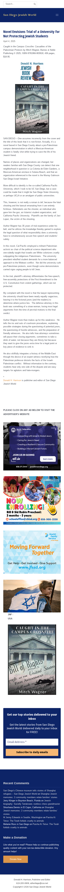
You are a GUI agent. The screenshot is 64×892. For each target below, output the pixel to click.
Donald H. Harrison (12, 380)
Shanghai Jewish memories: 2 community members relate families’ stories (30, 810)
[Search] (35, 3)
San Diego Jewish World (19, 15)
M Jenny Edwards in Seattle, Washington (23, 817)
